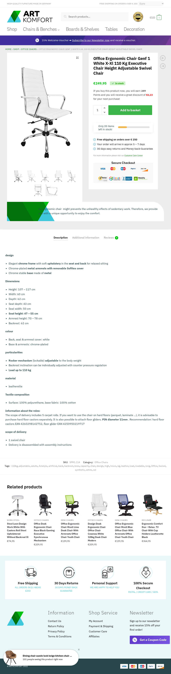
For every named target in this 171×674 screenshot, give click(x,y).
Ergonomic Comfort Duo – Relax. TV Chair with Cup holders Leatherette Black (152, 530)
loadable (139, 465)
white (89, 469)
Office (154, 465)
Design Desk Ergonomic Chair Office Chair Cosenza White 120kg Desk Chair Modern (97, 532)
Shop (16, 49)
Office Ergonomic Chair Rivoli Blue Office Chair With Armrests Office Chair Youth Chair (124, 530)
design (100, 465)
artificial (53, 465)
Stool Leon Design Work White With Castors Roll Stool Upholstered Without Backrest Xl (17, 530)
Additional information (85, 237)
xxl (94, 469)
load (132, 465)
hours (113, 465)
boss (76, 465)
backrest (68, 465)
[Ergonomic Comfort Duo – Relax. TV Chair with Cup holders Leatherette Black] (153, 505)
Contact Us (54, 621)
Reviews (109, 237)
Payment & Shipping (101, 626)
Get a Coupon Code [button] (153, 640)
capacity (85, 465)
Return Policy (56, 626)
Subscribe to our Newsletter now (91, 40)
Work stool (13, 520)
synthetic (80, 469)
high (107, 465)
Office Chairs (29, 49)
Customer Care (98, 631)
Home (8, 49)
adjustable (24, 465)
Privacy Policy (56, 631)
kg (119, 465)
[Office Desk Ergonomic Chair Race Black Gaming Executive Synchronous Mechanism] (45, 505)
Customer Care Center (133, 155)
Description (61, 237)
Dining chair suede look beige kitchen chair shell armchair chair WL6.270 (48, 655)
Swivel (162, 465)
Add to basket (130, 110)
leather (124, 465)
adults (34, 465)
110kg (14, 465)
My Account (96, 621)
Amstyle (43, 465)
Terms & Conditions (59, 636)
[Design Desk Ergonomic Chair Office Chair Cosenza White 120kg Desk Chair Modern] (99, 505)
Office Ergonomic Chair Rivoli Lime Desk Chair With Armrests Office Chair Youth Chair (70, 530)
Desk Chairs (67, 520)
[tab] (61, 235)
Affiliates (94, 636)
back (60, 465)
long (147, 465)
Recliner (146, 520)
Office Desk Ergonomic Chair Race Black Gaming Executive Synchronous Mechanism (44, 532)
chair (92, 465)
